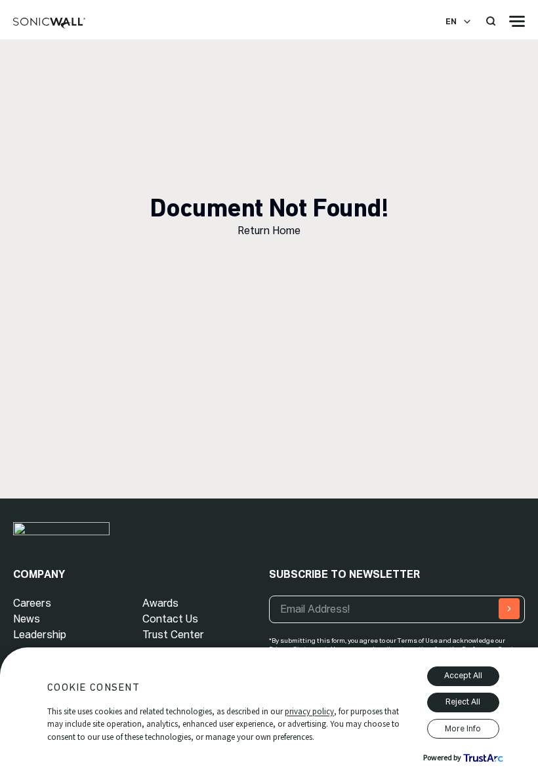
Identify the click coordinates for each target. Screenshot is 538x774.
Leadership (39, 634)
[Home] (49, 24)
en (451, 21)
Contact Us (170, 619)
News (26, 619)
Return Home (269, 230)
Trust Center (173, 634)
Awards (160, 603)
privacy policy (309, 711)
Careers (32, 603)
